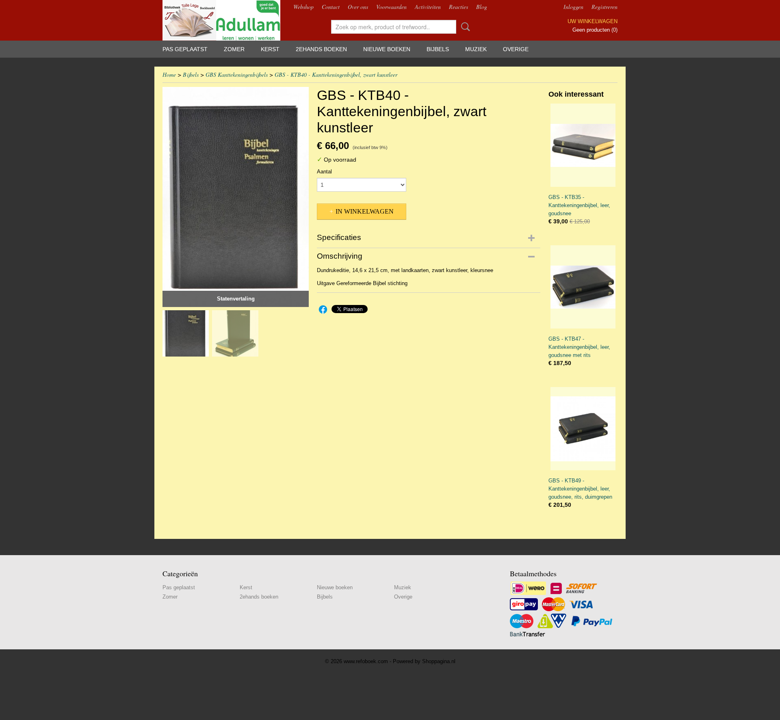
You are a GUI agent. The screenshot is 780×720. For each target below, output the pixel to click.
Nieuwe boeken (386, 49)
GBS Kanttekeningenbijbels (237, 74)
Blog (481, 7)
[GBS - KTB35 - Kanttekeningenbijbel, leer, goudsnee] (582, 145)
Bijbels (438, 49)
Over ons (358, 7)
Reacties (458, 7)
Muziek (476, 49)
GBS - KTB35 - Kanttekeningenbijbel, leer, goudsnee (579, 205)
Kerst (270, 49)
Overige (516, 49)
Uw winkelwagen (593, 21)
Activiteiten (428, 7)
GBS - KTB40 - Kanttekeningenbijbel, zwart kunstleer (336, 74)
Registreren (605, 7)
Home (169, 74)
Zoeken (464, 27)
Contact (331, 7)
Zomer (234, 49)
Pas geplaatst (185, 49)
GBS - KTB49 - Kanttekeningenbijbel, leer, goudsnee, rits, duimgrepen (580, 489)
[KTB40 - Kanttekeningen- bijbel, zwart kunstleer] (235, 197)
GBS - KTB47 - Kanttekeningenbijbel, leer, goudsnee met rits (579, 347)
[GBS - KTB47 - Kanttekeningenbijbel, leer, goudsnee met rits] (582, 287)
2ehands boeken (321, 49)
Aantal (324, 172)
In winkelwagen (365, 211)
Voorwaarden (391, 7)
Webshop (303, 7)
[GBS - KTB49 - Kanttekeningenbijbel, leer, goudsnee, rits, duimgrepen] (582, 428)
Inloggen (573, 7)
